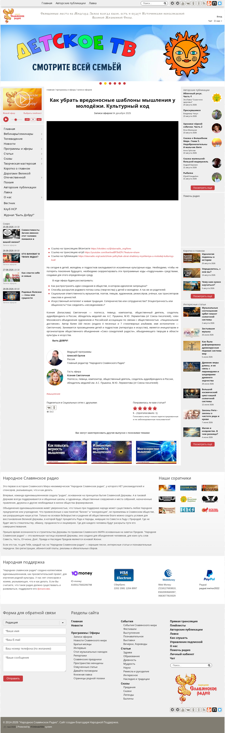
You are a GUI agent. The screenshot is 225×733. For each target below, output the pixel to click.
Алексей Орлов (76, 355)
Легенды (128, 695)
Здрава (127, 652)
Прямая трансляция (183, 621)
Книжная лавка (83, 674)
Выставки (129, 640)
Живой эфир (9, 113)
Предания (129, 687)
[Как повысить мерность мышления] (68, 452)
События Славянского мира (140, 625)
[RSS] (204, 3)
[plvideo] (214, 3)
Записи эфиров (103, 113)
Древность (129, 660)
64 (33, 119)
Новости (9, 143)
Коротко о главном (17, 168)
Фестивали (130, 629)
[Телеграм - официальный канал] (172, 3)
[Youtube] (183, 3)
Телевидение (13, 138)
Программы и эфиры (18, 148)
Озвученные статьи (86, 667)
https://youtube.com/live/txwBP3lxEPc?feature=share (112, 252)
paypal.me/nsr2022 (209, 588)
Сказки (127, 691)
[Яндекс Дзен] (198, 3)
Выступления (131, 633)
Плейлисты (178, 625)
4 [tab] (115, 83)
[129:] (112, 53)
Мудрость (129, 664)
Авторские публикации (71, 3)
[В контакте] (188, 3)
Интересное (130, 675)
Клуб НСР (10, 209)
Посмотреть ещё (202, 187)
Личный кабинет (182, 654)
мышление (54, 394)
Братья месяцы (83, 644)
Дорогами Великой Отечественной (17, 175)
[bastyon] (219, 3)
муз (39, 119)
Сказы (8, 158)
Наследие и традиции (136, 679)
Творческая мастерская (20, 163)
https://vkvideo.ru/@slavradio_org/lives (111, 248)
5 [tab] (119, 83)
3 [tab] (110, 83)
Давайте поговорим (86, 670)
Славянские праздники (88, 659)
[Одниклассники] (193, 3)
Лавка (93, 3)
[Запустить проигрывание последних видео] (22, 99)
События (127, 621)
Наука (126, 667)
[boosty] (209, 3)
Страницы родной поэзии (89, 678)
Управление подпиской (186, 642)
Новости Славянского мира (90, 640)
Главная (47, 3)
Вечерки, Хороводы (135, 644)
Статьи (8, 153)
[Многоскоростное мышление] (157, 452)
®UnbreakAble (37, 727)
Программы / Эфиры (85, 633)
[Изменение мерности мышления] (112, 452)
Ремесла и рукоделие (136, 671)
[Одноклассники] (54, 407)
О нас (8, 197)
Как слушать (179, 637)
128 (27, 119)
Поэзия (9, 182)
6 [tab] (124, 83)
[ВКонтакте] (49, 407)
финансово (43, 588)
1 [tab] (100, 83)
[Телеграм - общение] (177, 3)
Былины (128, 698)
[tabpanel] (112, 53)
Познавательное (133, 636)
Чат (210, 21)
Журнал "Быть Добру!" (19, 215)
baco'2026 (11, 727)
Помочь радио (191, 196)
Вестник (9, 203)
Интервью (80, 648)
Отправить (13, 678)
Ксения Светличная (78, 375)
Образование (131, 656)
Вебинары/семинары (18, 133)
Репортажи (80, 655)
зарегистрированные (167, 416)
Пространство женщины (88, 663)
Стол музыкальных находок (90, 651)
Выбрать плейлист (33, 113)
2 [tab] (105, 83)
